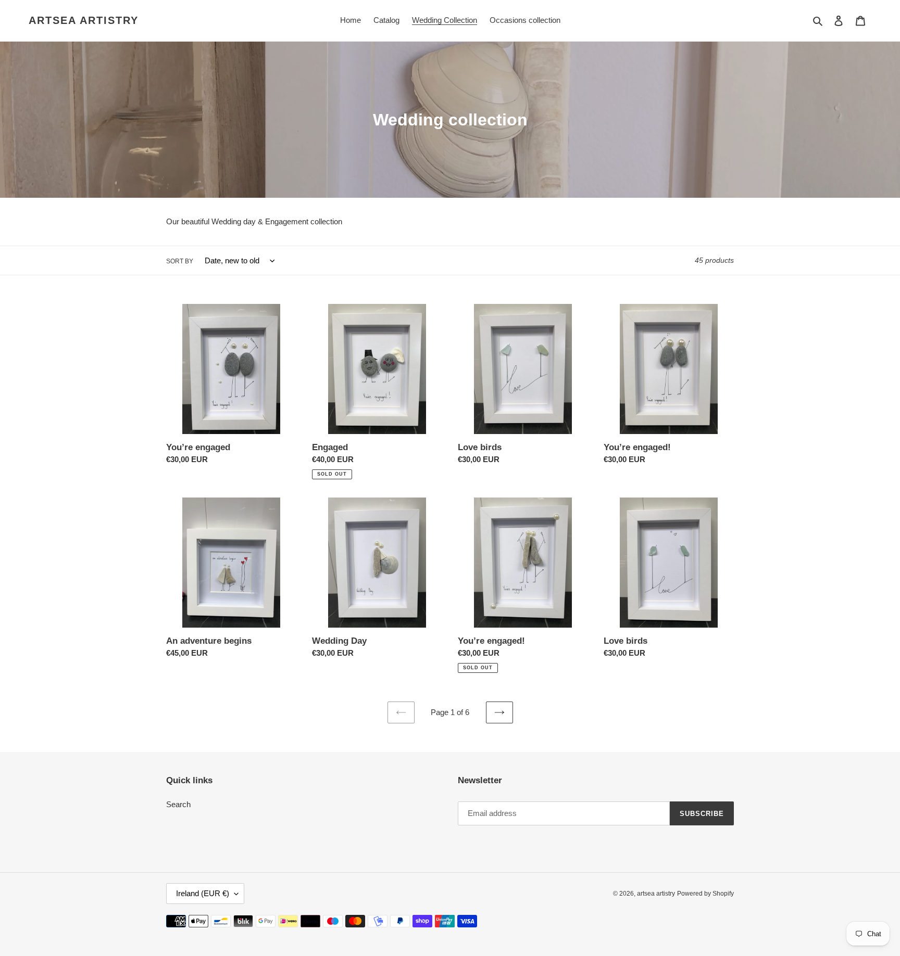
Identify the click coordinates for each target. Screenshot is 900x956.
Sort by (179, 261)
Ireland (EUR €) (202, 893)
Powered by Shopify (705, 893)
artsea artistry (84, 20)
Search (178, 804)
